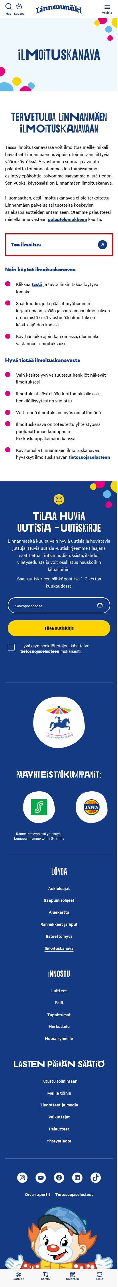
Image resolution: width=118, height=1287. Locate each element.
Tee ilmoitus (26, 244)
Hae (8, 13)
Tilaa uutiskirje (59, 628)
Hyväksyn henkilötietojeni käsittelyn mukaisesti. (54, 648)
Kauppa (19, 13)
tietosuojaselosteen (39, 651)
